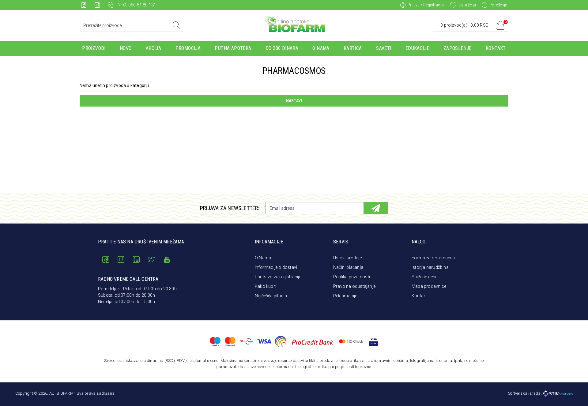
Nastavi (294, 100)
